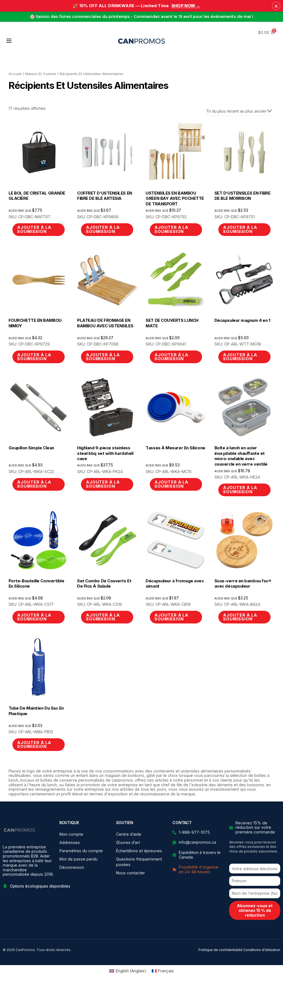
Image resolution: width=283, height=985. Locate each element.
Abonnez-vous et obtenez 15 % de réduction (254, 910)
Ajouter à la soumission (34, 229)
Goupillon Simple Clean (31, 447)
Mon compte (71, 834)
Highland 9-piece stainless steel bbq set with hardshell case (105, 453)
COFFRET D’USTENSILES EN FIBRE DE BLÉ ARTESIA (104, 195)
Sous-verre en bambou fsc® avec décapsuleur (242, 583)
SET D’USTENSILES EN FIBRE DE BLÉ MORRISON (242, 195)
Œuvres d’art (128, 842)
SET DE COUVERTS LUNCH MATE (172, 323)
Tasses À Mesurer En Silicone (175, 447)
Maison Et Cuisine (40, 73)
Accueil (15, 73)
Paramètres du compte (81, 850)
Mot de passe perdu (78, 859)
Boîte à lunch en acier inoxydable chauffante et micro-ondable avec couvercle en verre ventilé (241, 456)
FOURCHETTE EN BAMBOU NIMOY (35, 323)
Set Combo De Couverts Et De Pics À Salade (104, 583)
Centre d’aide (128, 834)
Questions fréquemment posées (139, 862)
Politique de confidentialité (220, 950)
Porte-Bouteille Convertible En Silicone (36, 583)
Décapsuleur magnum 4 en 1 (242, 320)
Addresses (69, 842)
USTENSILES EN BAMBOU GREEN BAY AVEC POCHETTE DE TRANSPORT (175, 198)
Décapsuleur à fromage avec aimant (175, 583)
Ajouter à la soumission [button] (171, 229)
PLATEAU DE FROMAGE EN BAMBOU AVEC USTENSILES (105, 323)
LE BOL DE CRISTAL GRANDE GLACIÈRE (37, 195)
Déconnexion (71, 867)
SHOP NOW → (185, 5)
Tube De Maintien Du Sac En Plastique (36, 710)
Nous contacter (130, 872)
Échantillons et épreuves (139, 850)
